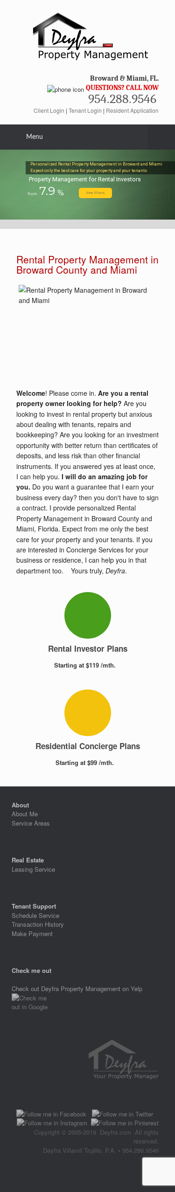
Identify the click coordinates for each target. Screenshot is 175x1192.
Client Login (49, 110)
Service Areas (31, 823)
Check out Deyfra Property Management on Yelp (77, 988)
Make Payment (32, 933)
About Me (25, 813)
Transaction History (38, 924)
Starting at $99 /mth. (86, 762)
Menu (34, 137)
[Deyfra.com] (87, 34)
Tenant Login (85, 110)
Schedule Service (35, 915)
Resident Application (132, 110)
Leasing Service (33, 869)
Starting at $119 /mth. (86, 665)
